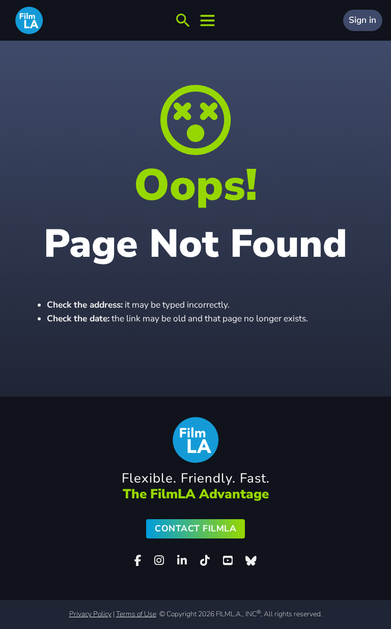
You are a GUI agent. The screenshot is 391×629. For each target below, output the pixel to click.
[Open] (182, 20)
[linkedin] (182, 561)
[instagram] (159, 561)
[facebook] (138, 561)
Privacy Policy (90, 614)
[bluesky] (251, 560)
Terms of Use (136, 614)
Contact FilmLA (195, 528)
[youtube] (227, 561)
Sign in (362, 20)
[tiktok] (205, 561)
